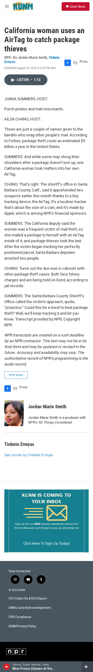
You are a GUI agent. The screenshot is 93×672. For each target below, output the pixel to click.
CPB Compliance (20, 617)
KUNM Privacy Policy (22, 626)
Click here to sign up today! (46, 543)
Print (84, 61)
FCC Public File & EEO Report (28, 598)
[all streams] (87, 666)
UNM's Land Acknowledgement (30, 607)
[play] (6, 666)
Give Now (77, 6)
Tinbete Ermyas (19, 444)
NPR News (16, 375)
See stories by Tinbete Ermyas (28, 455)
